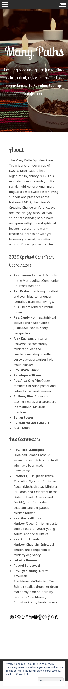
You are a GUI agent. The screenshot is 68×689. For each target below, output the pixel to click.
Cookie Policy (23, 674)
